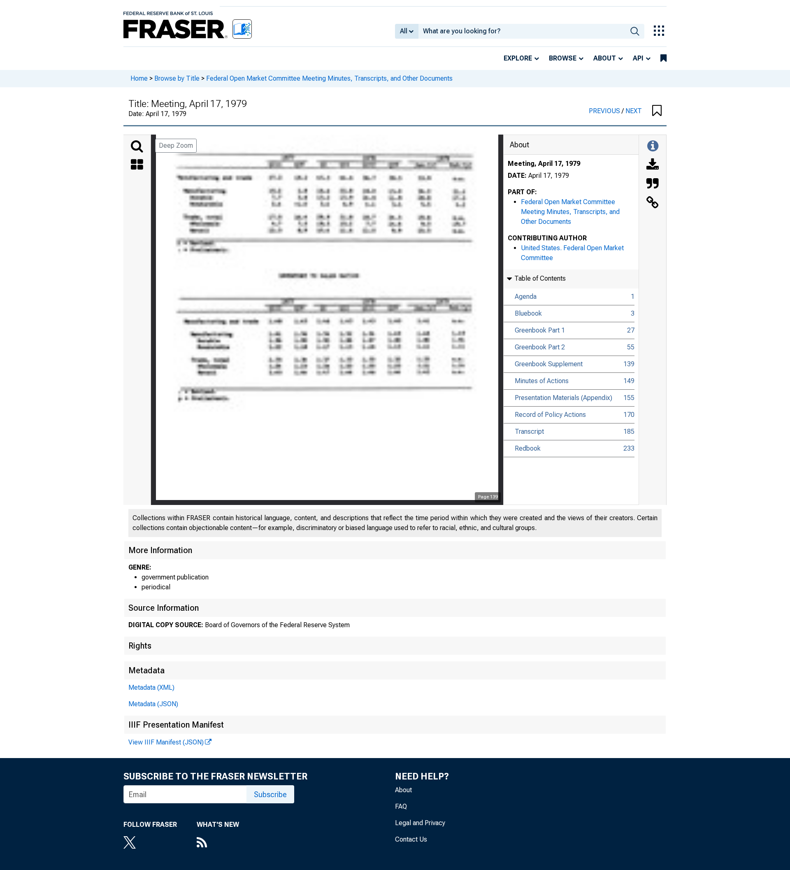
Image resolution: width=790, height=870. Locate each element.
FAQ (401, 806)
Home (139, 78)
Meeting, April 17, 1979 (544, 163)
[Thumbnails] (137, 165)
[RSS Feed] (218, 843)
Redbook (528, 448)
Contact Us (411, 839)
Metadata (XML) (151, 687)
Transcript (529, 431)
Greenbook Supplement (549, 364)
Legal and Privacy (420, 823)
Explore (518, 58)
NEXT (633, 111)
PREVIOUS (605, 111)
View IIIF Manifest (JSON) (166, 742)
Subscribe (270, 794)
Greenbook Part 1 (540, 330)
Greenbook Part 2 (540, 347)
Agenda (526, 296)
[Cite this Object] (652, 184)
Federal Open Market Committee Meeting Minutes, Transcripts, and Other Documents (329, 78)
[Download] (652, 165)
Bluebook (528, 313)
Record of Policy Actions (550, 415)
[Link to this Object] (652, 203)
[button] (657, 111)
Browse (562, 58)
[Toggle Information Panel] (653, 146)
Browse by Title (177, 78)
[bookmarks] (663, 58)
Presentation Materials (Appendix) (563, 398)
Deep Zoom (176, 145)
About (604, 58)
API (638, 58)
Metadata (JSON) (153, 704)
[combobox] (522, 31)
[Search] (137, 146)
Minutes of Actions (542, 381)
